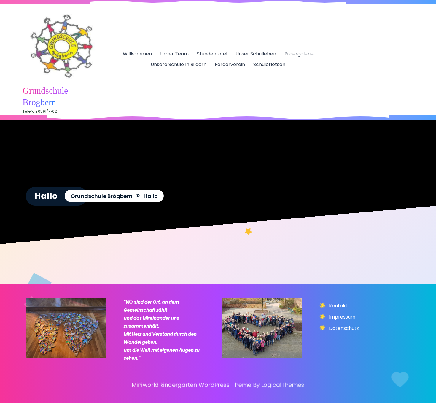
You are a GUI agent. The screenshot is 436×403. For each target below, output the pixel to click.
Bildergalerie (299, 53)
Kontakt (338, 305)
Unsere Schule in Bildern (178, 64)
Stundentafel (212, 53)
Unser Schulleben (255, 53)
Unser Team (174, 53)
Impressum (342, 317)
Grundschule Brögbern (102, 196)
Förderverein (230, 64)
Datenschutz (344, 328)
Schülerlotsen (269, 64)
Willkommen (137, 53)
